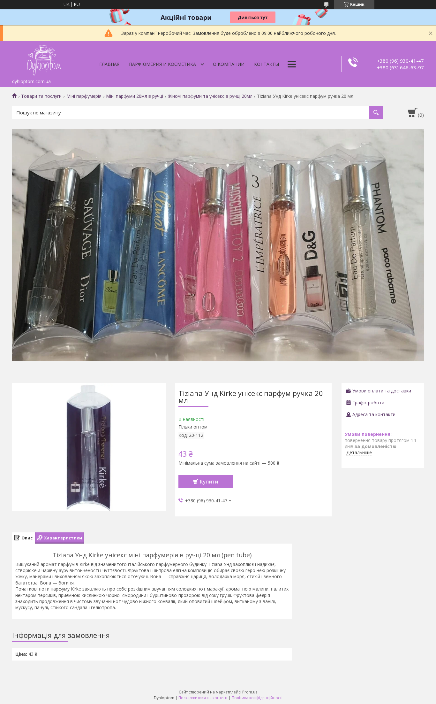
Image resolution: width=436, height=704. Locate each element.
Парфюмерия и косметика (162, 64)
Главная (109, 64)
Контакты (266, 64)
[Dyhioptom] (44, 58)
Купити (209, 481)
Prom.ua (250, 692)
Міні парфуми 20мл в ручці (134, 96)
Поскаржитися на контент (203, 697)
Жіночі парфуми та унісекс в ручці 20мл (210, 96)
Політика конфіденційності (257, 697)
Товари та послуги (41, 96)
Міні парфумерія (83, 96)
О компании (228, 64)
